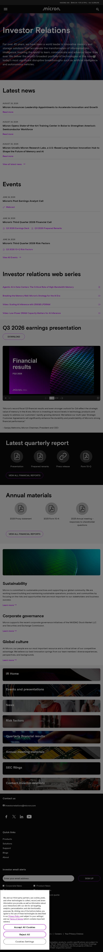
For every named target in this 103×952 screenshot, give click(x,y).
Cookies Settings (24, 941)
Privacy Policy (14, 916)
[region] (24, 920)
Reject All (24, 934)
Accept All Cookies (24, 927)
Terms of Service (16, 919)
